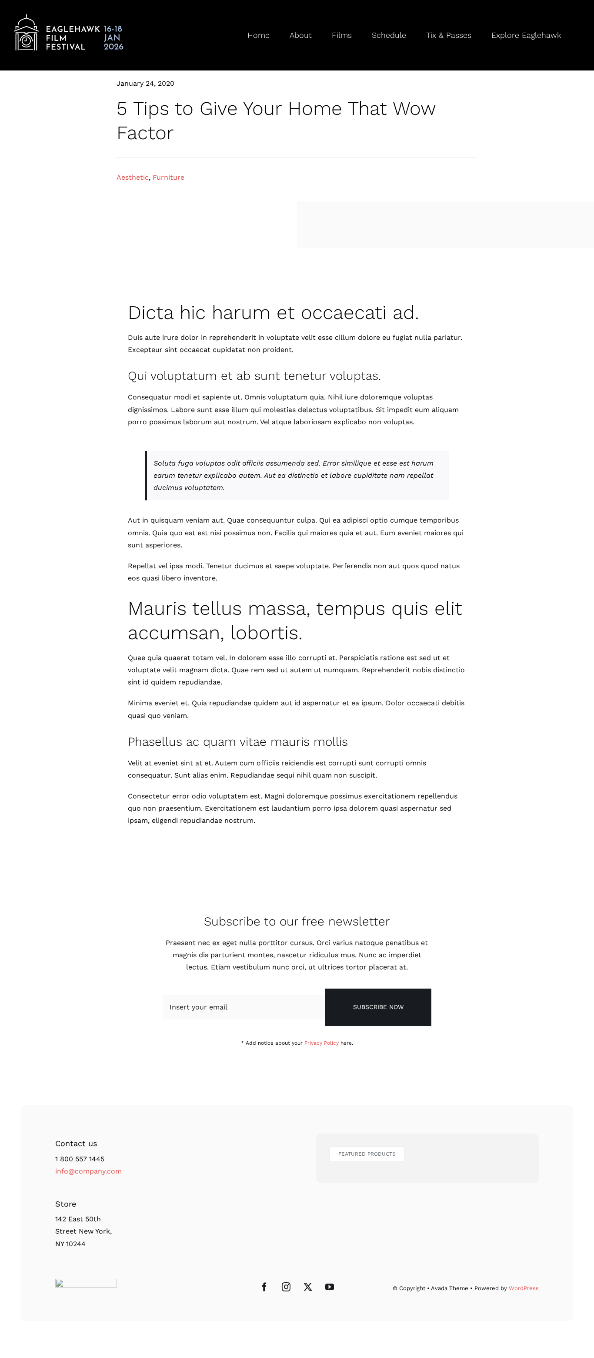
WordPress (524, 1288)
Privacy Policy (321, 1043)
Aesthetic (133, 177)
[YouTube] (329, 1287)
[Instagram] (286, 1287)
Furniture (168, 177)
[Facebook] (264, 1287)
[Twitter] (308, 1287)
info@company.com (88, 1171)
